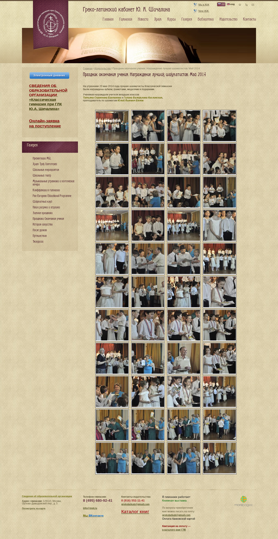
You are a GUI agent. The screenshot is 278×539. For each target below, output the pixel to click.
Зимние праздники (43, 213)
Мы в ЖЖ (203, 4)
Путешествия (40, 236)
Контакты (249, 19)
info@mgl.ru (90, 508)
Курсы (171, 19)
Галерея (187, 19)
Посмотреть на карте (33, 508)
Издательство (102, 68)
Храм (158, 19)
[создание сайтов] (243, 501)
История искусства (43, 224)
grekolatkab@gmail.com (135, 504)
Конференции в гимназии (46, 190)
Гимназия (125, 19)
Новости (143, 19)
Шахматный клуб (42, 201)
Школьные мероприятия (46, 170)
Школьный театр (42, 175)
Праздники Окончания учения (48, 219)
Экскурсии (38, 241)
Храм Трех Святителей (45, 164)
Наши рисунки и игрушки (46, 207)
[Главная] (51, 25)
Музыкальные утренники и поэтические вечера (53, 183)
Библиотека (206, 19)
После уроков (40, 230)
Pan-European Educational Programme (52, 196)
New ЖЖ (203, 11)
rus (222, 4)
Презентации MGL (42, 158)
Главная (88, 68)
